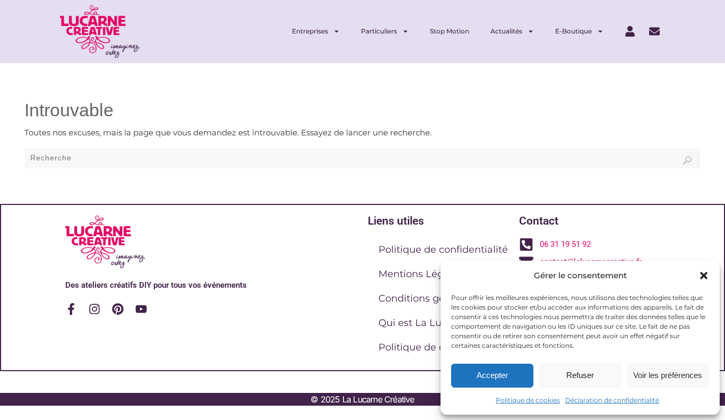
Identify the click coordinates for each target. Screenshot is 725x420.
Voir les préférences (667, 375)
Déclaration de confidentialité (612, 400)
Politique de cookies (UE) (438, 347)
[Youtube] (141, 309)
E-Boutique (573, 31)
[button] (703, 275)
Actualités (506, 31)
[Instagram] (94, 309)
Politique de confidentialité (443, 249)
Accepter (492, 375)
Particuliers (379, 31)
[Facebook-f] (71, 309)
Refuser (580, 375)
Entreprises (310, 31)
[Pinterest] (118, 309)
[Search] (687, 160)
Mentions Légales (420, 274)
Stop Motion (449, 31)
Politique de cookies (528, 400)
